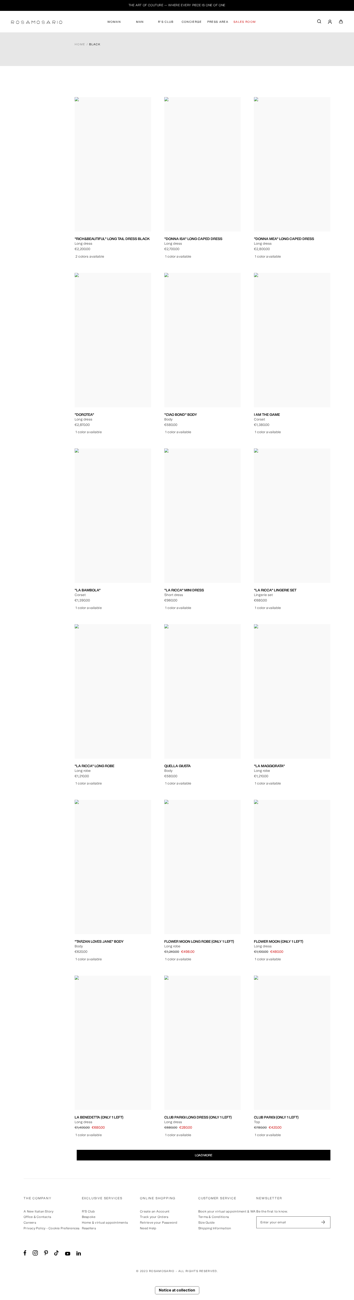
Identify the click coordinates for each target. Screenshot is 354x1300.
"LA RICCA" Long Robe (94, 766)
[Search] (319, 23)
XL (128, 206)
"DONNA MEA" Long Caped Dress (284, 239)
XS (97, 206)
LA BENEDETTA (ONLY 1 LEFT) (99, 1117)
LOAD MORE (203, 1155)
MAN (140, 21)
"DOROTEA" (84, 414)
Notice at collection (177, 1290)
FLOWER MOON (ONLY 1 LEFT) (278, 941)
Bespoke (89, 1216)
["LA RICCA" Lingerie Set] (292, 515)
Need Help (148, 1228)
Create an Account (154, 1211)
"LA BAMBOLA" (88, 590)
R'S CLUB (166, 21)
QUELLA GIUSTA (177, 766)
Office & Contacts (37, 1216)
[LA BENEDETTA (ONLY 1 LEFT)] (113, 1043)
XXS (86, 206)
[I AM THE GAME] (292, 340)
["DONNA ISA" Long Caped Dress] (202, 164)
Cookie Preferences (63, 1228)
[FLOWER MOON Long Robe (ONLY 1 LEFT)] (202, 867)
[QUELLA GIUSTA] (202, 691)
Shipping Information (214, 1228)
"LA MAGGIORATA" (269, 766)
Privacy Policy (34, 1228)
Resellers (89, 1228)
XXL (139, 206)
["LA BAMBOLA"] (113, 515)
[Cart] (341, 22)
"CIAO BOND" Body (180, 414)
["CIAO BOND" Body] (202, 340)
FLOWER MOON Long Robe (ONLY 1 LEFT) (199, 941)
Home (80, 44)
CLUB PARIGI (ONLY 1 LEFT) (276, 1117)
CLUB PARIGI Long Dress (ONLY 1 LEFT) (198, 1117)
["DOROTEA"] (113, 340)
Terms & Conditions (213, 1216)
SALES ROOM (244, 21)
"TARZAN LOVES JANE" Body (99, 941)
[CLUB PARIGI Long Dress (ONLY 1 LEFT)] (202, 1043)
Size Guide (206, 1222)
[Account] (330, 22)
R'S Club (88, 1211)
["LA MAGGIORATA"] (292, 691)
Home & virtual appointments (105, 1222)
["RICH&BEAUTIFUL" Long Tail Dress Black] (113, 164)
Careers (30, 1222)
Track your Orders (154, 1216)
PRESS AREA (217, 21)
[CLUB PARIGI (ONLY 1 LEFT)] (292, 1043)
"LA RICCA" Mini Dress (184, 590)
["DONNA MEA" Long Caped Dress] (292, 164)
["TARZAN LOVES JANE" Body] (113, 867)
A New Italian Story (39, 1211)
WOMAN (114, 21)
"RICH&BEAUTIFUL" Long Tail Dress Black (112, 239)
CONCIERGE (192, 21)
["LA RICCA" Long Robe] (113, 691)
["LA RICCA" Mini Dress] (202, 515)
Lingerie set (292, 560)
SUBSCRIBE (323, 1222)
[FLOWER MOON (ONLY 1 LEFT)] (292, 867)
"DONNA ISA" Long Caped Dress (193, 239)
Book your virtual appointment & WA (227, 1211)
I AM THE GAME (267, 414)
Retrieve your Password (158, 1222)
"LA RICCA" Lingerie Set (275, 590)
